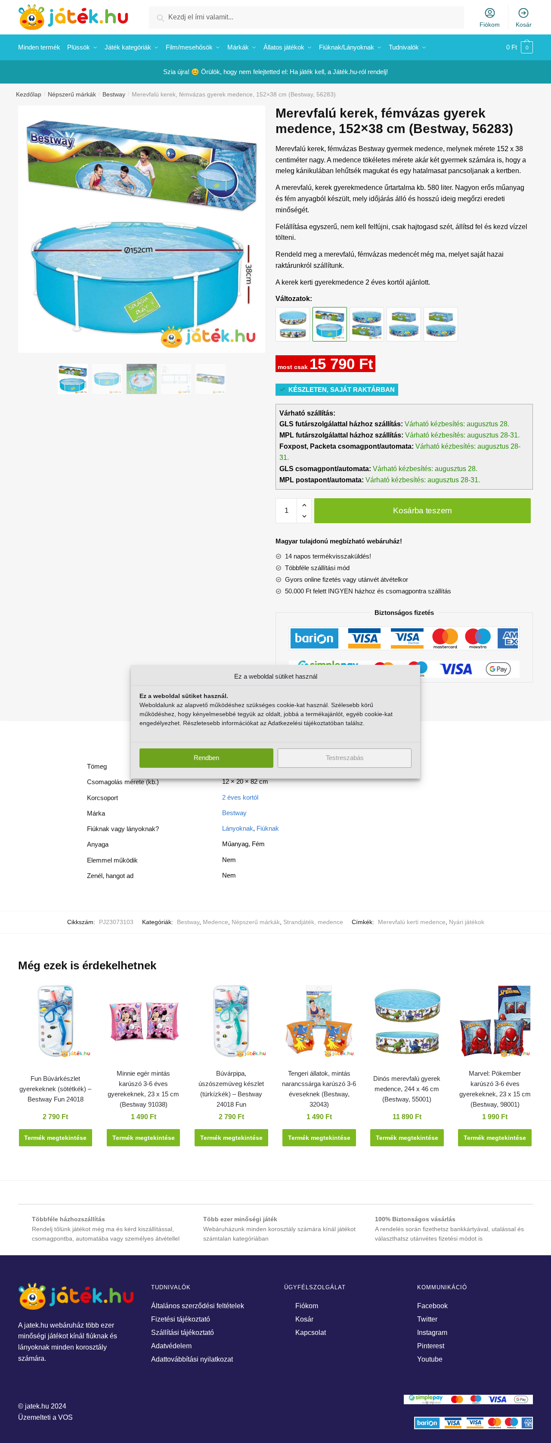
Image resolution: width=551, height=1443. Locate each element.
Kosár (524, 24)
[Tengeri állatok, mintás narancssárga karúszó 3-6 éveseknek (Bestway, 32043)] (319, 1025)
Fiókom (490, 24)
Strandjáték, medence (313, 922)
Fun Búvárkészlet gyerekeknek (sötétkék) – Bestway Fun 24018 (55, 1089)
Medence (215, 922)
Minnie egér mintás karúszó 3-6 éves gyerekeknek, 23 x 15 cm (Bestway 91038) (143, 1089)
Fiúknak (268, 828)
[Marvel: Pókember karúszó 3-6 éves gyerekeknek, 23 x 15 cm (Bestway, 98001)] (495, 1025)
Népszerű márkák (72, 94)
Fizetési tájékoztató (180, 1319)
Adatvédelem (171, 1346)
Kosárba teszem (422, 510)
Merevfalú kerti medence (412, 922)
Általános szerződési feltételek (197, 1306)
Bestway (113, 94)
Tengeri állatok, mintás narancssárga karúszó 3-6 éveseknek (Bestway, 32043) (319, 1089)
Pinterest (430, 1346)
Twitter (427, 1319)
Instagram (432, 1332)
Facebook (432, 1306)
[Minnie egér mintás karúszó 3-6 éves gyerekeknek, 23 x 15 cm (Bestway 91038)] (143, 1025)
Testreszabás (345, 757)
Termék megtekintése (55, 1137)
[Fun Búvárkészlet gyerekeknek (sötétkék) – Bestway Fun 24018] (55, 1025)
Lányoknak (237, 828)
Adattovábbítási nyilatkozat (192, 1359)
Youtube (430, 1359)
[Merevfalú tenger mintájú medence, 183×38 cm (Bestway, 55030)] (440, 316)
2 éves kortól (240, 797)
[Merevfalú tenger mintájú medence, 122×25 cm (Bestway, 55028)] (403, 316)
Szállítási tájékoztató (182, 1332)
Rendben (206, 757)
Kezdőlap (28, 94)
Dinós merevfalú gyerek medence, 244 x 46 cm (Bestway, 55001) (406, 1089)
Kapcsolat (310, 1332)
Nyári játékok (466, 922)
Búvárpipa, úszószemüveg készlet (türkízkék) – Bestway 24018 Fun (231, 1089)
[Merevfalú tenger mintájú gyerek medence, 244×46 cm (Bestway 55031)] (366, 316)
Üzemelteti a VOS (45, 1417)
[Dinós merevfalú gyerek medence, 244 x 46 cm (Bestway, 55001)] (292, 316)
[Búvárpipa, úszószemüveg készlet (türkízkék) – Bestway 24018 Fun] (231, 1025)
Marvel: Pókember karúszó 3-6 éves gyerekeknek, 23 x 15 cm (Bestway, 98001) (495, 1089)
